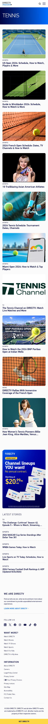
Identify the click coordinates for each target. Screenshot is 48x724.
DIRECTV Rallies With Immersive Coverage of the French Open (19, 391)
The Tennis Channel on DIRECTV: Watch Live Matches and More (22, 309)
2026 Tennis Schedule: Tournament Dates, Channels (20, 226)
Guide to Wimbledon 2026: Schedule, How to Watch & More (21, 105)
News (4, 387)
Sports (5, 60)
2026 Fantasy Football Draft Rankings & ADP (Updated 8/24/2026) (23, 570)
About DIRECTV (9, 666)
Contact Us (8, 698)
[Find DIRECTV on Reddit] (35, 625)
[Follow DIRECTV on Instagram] (20, 625)
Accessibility (8, 691)
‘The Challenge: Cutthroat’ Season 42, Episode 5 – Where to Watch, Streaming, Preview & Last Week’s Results (21, 525)
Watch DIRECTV (9, 637)
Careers (6, 669)
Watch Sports (8, 647)
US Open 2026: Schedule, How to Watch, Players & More (23, 64)
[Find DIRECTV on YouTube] (25, 625)
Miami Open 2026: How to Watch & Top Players (22, 268)
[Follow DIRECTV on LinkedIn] (5, 625)
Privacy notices (9, 684)
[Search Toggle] (39, 3)
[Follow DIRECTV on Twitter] (10, 625)
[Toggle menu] (44, 3)
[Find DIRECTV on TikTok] (30, 625)
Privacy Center (9, 676)
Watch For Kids (9, 651)
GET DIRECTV (24, 721)
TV (3, 305)
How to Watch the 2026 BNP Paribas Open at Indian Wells (21, 350)
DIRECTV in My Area (11, 654)
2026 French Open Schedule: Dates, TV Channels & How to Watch (22, 146)
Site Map (7, 687)
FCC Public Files (9, 694)
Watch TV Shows (10, 644)
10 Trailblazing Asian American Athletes (23, 187)
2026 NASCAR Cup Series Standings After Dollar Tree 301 (21, 536)
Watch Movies (9, 640)
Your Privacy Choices (14, 680)
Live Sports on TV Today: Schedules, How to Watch (23, 558)
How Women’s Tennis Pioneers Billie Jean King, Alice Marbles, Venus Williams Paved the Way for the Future (22, 433)
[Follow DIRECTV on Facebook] (15, 625)
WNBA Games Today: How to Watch (19, 547)
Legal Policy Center (11, 673)
